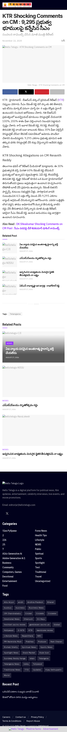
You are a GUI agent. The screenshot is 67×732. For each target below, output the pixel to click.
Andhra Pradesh (35, 602)
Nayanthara (27, 636)
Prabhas (30, 641)
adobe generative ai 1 (13, 558)
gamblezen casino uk (40, 624)
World (7, 675)
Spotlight (40, 562)
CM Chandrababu (12, 613)
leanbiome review (45, 630)
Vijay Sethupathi (53, 670)
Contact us (20, 717)
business (20, 608)
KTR (60, 100)
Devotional (7, 576)
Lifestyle (39, 539)
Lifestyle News (11, 636)
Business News (36, 608)
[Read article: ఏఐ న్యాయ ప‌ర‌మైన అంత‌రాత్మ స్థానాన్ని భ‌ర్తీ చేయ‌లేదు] (9, 248)
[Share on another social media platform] (57, 91)
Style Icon (44, 653)
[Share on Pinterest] (42, 91)
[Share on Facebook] (10, 91)
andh (20, 602)
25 (3, 544)
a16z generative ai (12, 553)
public (38, 549)
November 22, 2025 (12, 40)
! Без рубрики (9, 530)
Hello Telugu (20, 725)
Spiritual (39, 553)
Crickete (40, 613)
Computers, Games (12, 571)
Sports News (46, 647)
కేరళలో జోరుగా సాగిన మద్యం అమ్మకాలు (20, 697)
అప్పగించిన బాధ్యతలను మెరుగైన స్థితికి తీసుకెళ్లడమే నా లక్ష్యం (32, 453)
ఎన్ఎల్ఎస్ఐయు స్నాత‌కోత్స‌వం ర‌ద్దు (35, 258)
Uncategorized (42, 581)
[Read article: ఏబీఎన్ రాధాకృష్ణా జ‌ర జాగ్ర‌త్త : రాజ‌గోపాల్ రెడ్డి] (9, 289)
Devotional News (12, 619)
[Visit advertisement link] (33, 729)
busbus (8, 608)
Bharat (50, 602)
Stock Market (29, 653)
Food (4, 585)
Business (6, 562)
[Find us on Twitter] (7, 514)
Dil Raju (41, 619)
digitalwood (43, 725)
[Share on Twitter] (26, 91)
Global (57, 624)
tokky (26, 664)
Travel (38, 576)
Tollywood (37, 664)
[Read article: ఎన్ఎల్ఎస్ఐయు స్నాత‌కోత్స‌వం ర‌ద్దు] (9, 261)
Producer (42, 641)
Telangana (15, 314)
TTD (27, 670)
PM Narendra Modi (13, 641)
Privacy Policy (37, 717)
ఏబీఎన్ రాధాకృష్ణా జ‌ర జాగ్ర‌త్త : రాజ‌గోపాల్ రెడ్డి (39, 285)
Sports (38, 558)
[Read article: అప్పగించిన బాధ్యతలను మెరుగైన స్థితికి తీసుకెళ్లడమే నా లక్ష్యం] (9, 275)
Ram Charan (56, 641)
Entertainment (9, 581)
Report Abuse (33, 721)
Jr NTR (21, 630)
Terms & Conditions (11, 721)
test (37, 567)
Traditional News (12, 670)
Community (8, 567)
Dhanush (28, 619)
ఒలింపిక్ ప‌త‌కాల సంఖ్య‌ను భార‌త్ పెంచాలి (20, 691)
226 (4, 539)
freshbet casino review (14, 624)
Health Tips (41, 535)
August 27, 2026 (26, 251)
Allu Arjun (9, 602)
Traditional (40, 571)
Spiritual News (29, 647)
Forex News (41, 530)
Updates (37, 670)
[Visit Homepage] (17, 4)
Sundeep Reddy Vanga (15, 658)
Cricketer (52, 613)
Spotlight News (11, 653)
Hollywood (8, 630)
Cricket (28, 613)
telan (32, 658)
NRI (39, 636)
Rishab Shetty (11, 647)
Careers (6, 717)
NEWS (9, 343)
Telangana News (12, 664)
